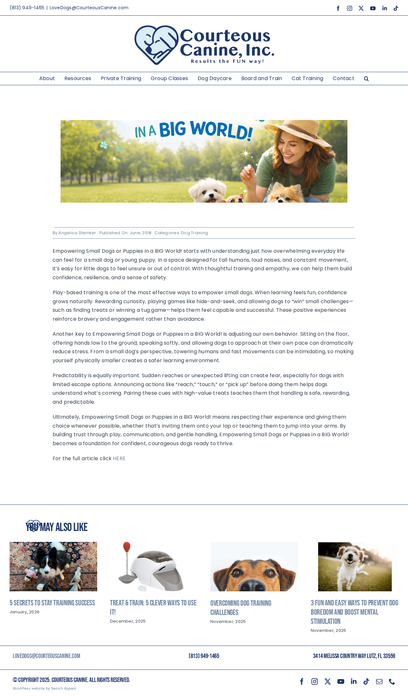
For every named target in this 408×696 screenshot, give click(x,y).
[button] (366, 78)
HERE (119, 458)
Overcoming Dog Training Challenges (240, 608)
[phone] (392, 681)
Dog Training (194, 233)
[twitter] (327, 681)
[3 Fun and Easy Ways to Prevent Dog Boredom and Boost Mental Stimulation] (354, 546)
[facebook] (302, 681)
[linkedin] (354, 681)
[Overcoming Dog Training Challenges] (254, 546)
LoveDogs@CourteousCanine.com (89, 7)
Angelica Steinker (77, 233)
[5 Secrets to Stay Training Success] (53, 546)
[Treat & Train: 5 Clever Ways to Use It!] (154, 546)
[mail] (379, 681)
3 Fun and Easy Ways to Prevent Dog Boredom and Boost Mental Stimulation (354, 612)
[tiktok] (366, 681)
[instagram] (314, 681)
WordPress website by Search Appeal (44, 688)
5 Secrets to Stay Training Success (52, 603)
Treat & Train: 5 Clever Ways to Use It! (153, 607)
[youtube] (341, 681)
